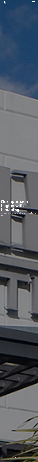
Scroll (19, 458)
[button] (33, 2)
